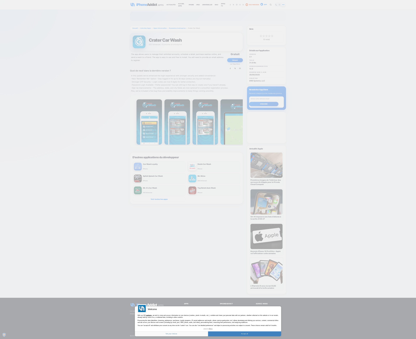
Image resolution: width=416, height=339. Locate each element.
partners (149, 315)
